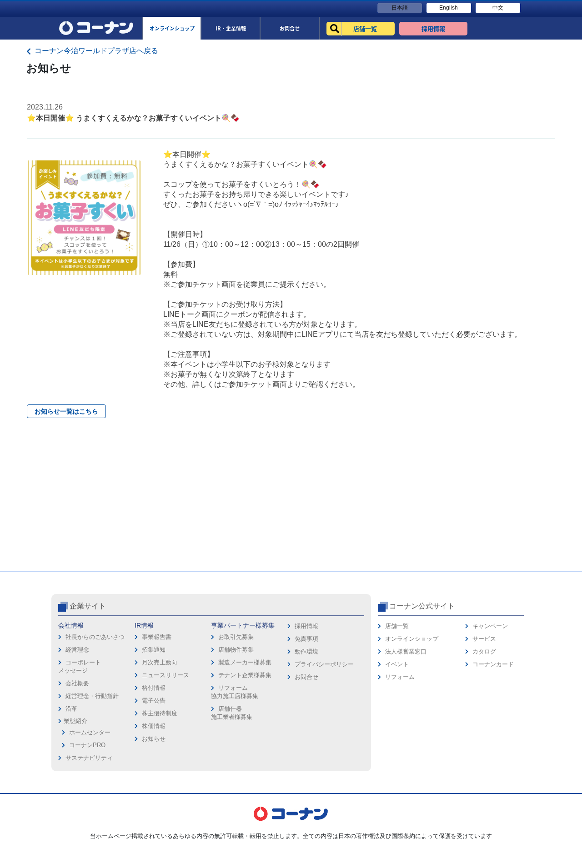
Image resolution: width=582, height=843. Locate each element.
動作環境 (306, 651)
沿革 (71, 708)
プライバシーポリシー (324, 664)
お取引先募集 (236, 636)
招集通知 (154, 649)
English (448, 8)
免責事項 (306, 638)
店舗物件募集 (236, 649)
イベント (397, 664)
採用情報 (306, 626)
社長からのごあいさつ (95, 636)
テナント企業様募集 (244, 675)
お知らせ (154, 738)
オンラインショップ (411, 638)
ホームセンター (89, 732)
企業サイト (88, 606)
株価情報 (154, 726)
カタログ (484, 651)
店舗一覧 (397, 626)
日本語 (399, 8)
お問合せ (306, 676)
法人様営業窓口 (405, 651)
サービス (484, 638)
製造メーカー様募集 (244, 662)
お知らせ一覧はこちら (66, 411)
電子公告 (154, 700)
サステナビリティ (89, 757)
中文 (497, 8)
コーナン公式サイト (422, 606)
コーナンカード (493, 664)
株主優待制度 (159, 713)
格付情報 (154, 687)
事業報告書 (156, 636)
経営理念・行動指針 (92, 696)
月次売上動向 (159, 662)
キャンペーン (490, 626)
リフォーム (400, 676)
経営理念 (77, 649)
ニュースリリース (165, 675)
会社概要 (77, 683)
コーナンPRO (87, 745)
